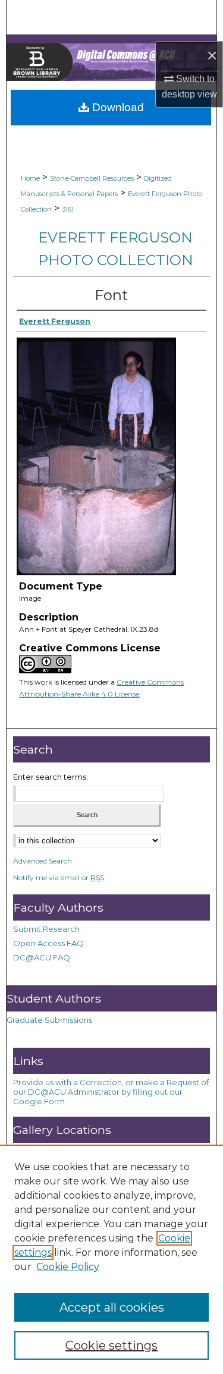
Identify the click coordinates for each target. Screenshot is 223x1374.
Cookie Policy (67, 1266)
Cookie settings (111, 1345)
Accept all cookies (111, 1307)
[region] (111, 1259)
